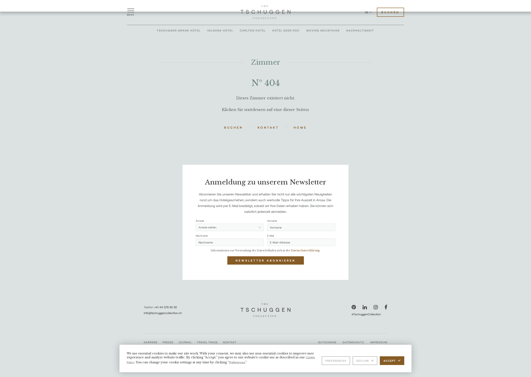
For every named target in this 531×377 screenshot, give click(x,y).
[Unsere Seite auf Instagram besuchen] (376, 307)
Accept (390, 360)
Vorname (272, 220)
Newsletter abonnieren (266, 260)
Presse (168, 342)
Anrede (200, 220)
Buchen (390, 12)
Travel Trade (207, 342)
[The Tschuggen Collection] (265, 12)
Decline (362, 360)
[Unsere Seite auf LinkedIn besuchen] (365, 307)
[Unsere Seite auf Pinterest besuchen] (354, 307)
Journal (185, 342)
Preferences (335, 360)
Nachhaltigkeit (360, 30)
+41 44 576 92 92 (165, 307)
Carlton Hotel (253, 30)
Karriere (150, 342)
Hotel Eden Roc (286, 30)
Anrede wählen (207, 227)
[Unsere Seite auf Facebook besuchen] (386, 307)
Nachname (202, 235)
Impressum (378, 342)
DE (366, 12)
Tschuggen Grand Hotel (179, 30)
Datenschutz (353, 342)
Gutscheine (327, 342)
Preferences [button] (237, 362)
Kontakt (268, 127)
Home (300, 127)
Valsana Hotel (220, 30)
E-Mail (270, 235)
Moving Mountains (323, 30)
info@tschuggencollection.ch (163, 313)
